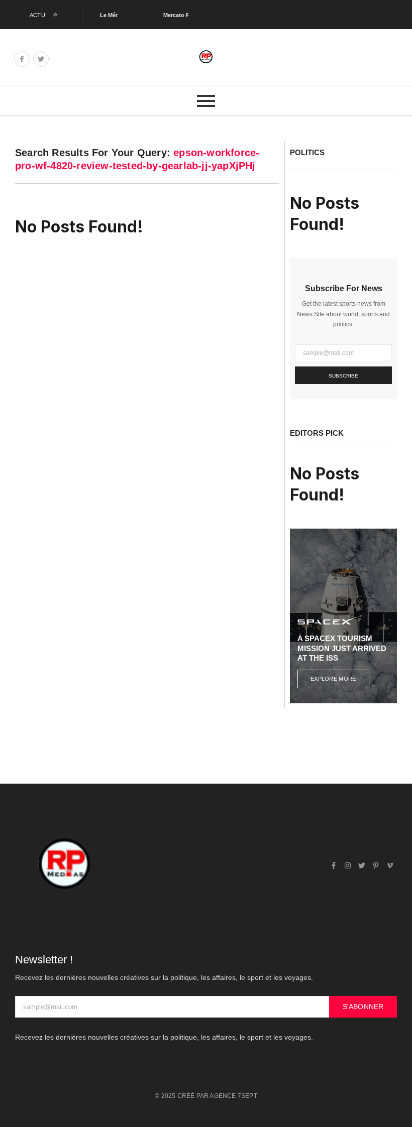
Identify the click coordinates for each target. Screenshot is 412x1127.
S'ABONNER (363, 1007)
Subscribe (343, 376)
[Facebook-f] (22, 59)
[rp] (206, 56)
